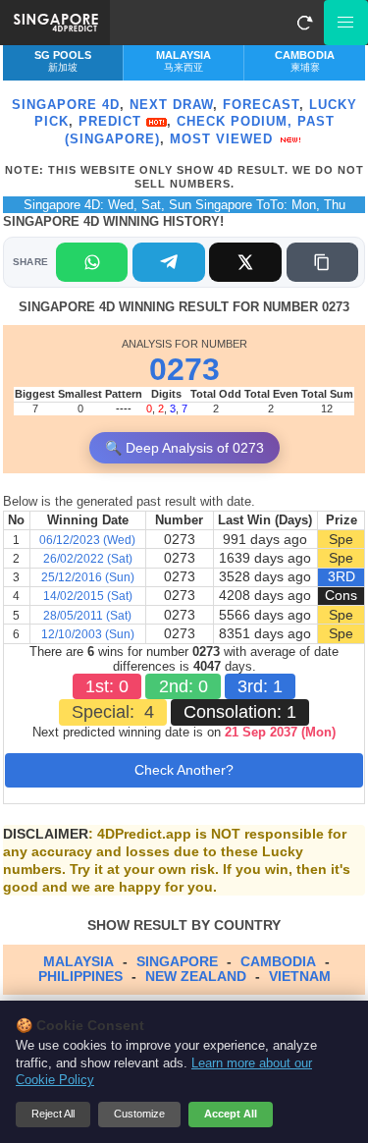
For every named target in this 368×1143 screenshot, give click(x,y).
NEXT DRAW (171, 104)
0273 (184, 369)
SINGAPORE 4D (66, 104)
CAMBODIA (278, 961)
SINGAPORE (177, 961)
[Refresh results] (304, 22)
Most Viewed (224, 139)
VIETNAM (300, 976)
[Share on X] (245, 262)
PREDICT (112, 121)
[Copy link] (322, 262)
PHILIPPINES (80, 976)
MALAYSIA (78, 961)
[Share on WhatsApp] (92, 262)
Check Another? (184, 770)
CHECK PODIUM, (234, 121)
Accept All (230, 1113)
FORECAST (261, 104)
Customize (139, 1113)
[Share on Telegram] (168, 262)
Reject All (53, 1113)
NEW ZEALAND (195, 976)
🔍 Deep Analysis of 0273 (184, 448)
